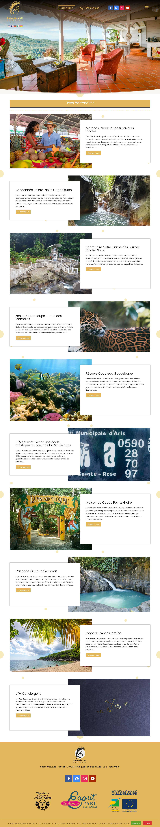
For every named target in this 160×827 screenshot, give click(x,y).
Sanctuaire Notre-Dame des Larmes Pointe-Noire (113, 248)
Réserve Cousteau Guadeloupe (109, 373)
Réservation (67, 7)
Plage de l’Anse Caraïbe (103, 633)
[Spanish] (21, 26)
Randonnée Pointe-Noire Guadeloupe (44, 190)
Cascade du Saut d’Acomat (36, 571)
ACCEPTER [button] (136, 823)
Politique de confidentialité (88, 767)
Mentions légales (65, 767)
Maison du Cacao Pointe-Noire (109, 502)
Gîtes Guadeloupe (48, 767)
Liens (105, 767)
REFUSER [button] (147, 823)
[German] (15, 26)
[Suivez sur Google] (116, 8)
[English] (9, 26)
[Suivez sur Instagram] (122, 8)
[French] (12, 26)
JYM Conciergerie (28, 694)
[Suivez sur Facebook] (110, 8)
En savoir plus (93, 153)
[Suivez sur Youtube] (127, 8)
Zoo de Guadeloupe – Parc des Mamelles (39, 317)
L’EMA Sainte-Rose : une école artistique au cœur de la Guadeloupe (43, 443)
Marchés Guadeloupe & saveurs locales (110, 129)
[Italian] (18, 26)
